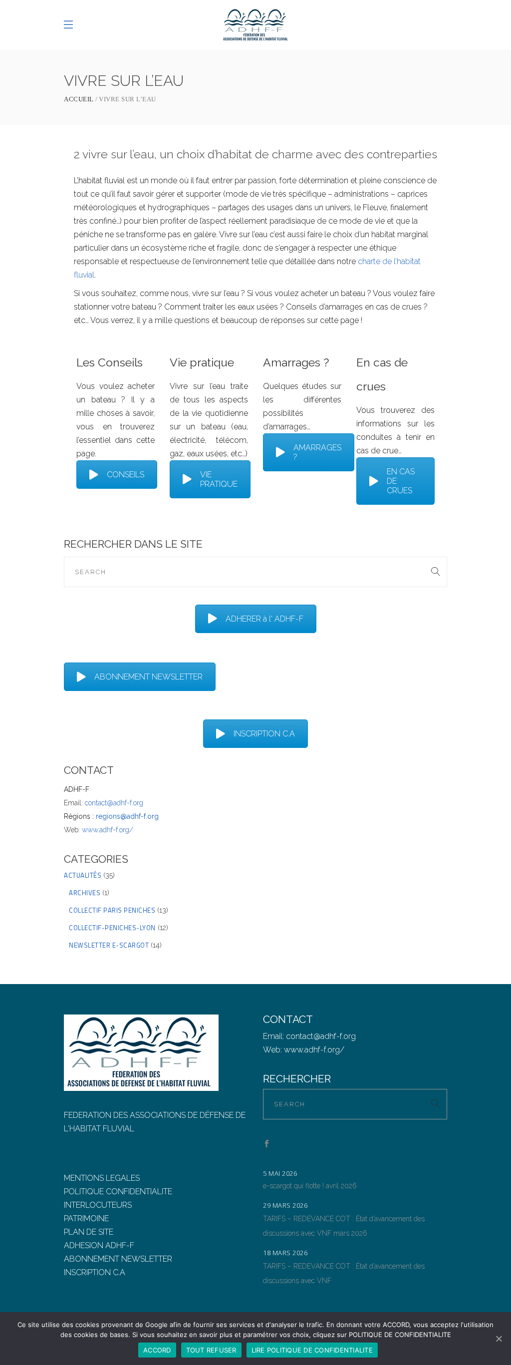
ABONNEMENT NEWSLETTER (148, 677)
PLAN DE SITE (88, 1232)
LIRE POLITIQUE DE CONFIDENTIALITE (312, 1350)
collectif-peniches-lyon (112, 928)
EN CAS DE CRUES (401, 481)
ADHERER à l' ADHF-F (264, 619)
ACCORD (157, 1350)
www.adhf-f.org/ (107, 830)
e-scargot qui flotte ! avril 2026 (310, 1186)
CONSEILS (125, 474)
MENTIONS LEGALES (102, 1178)
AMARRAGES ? (317, 452)
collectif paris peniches (112, 910)
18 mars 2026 (285, 1252)
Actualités (82, 875)
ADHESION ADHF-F (99, 1245)
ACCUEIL (79, 99)
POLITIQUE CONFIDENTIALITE (118, 1191)
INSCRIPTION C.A (264, 733)
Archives (84, 893)
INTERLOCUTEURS (98, 1205)
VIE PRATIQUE (219, 479)
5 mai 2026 (280, 1173)
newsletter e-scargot (109, 945)
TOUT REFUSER (211, 1350)
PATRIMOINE (86, 1218)
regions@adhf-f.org (127, 816)
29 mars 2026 (285, 1205)
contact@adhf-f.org (114, 803)
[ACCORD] (499, 1339)
